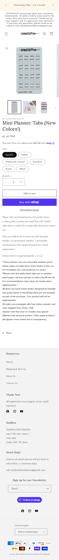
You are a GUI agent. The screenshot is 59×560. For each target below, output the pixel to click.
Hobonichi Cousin (15, 161)
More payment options (29, 209)
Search (9, 361)
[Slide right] (55, 108)
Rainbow (37, 161)
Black (22, 168)
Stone (9, 168)
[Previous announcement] (5, 5)
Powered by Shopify (42, 554)
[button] (6, 33)
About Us (11, 376)
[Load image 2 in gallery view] (29, 107)
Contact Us (12, 383)
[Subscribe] (47, 488)
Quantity (6, 176)
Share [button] (8, 332)
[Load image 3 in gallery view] (44, 107)
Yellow (24, 154)
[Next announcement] (53, 5)
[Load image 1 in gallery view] (14, 107)
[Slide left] (3, 108)
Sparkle (9, 154)
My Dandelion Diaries (24, 554)
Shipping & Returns (16, 369)
